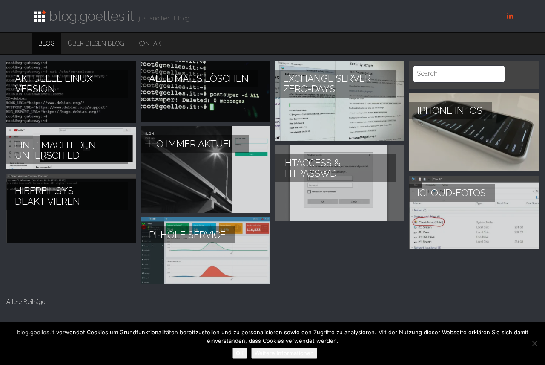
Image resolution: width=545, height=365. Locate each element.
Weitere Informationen (284, 353)
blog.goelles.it (35, 332)
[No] (534, 343)
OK (240, 353)
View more (71, 92)
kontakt (151, 43)
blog (46, 43)
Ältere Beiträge (25, 301)
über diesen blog (96, 43)
